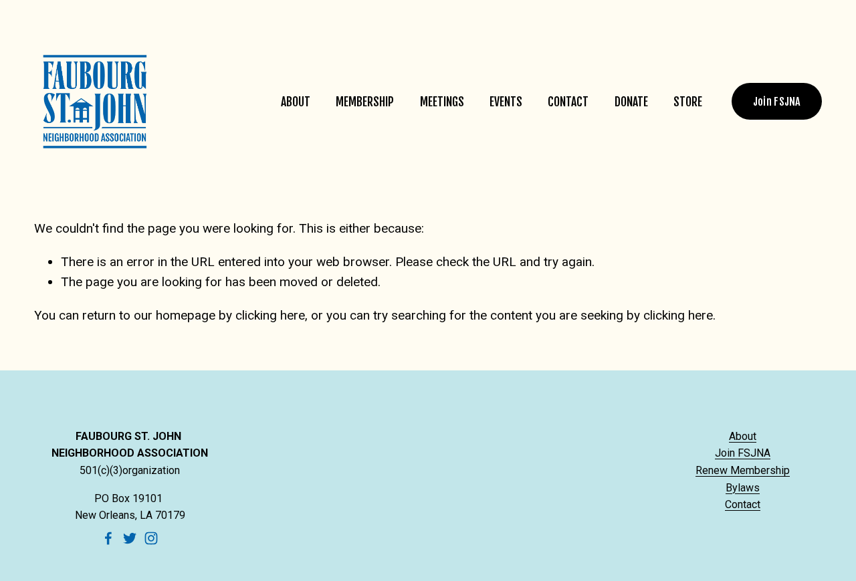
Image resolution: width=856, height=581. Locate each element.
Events (506, 101)
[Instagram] (151, 538)
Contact (568, 101)
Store (687, 101)
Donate (631, 101)
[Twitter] (129, 538)
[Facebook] (108, 538)
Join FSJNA (776, 101)
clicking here (270, 315)
